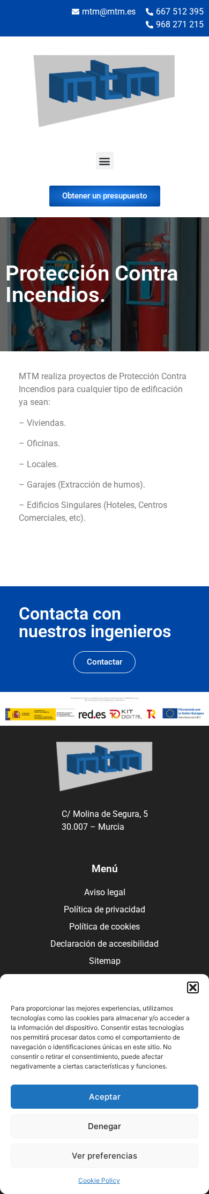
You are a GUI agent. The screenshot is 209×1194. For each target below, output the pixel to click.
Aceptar (105, 1097)
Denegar (104, 1126)
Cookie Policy (99, 1180)
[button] (193, 987)
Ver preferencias (104, 1156)
